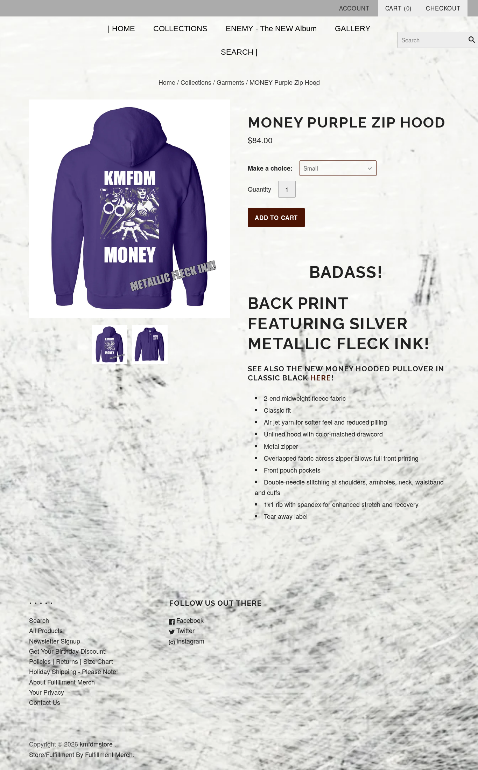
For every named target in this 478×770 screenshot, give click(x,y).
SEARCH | (239, 52)
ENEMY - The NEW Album (271, 28)
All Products (46, 630)
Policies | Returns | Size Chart (71, 661)
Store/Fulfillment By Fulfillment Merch (81, 754)
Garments (230, 82)
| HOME (121, 28)
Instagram (189, 640)
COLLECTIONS (180, 28)
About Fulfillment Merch (62, 681)
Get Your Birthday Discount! (68, 650)
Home (167, 82)
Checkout (443, 8)
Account (354, 8)
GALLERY (353, 28)
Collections (196, 82)
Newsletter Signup (54, 640)
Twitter (185, 630)
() (398, 8)
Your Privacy (46, 691)
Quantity (259, 188)
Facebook (189, 620)
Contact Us (44, 702)
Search (39, 620)
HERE (320, 378)
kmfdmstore (96, 743)
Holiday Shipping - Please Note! (73, 671)
